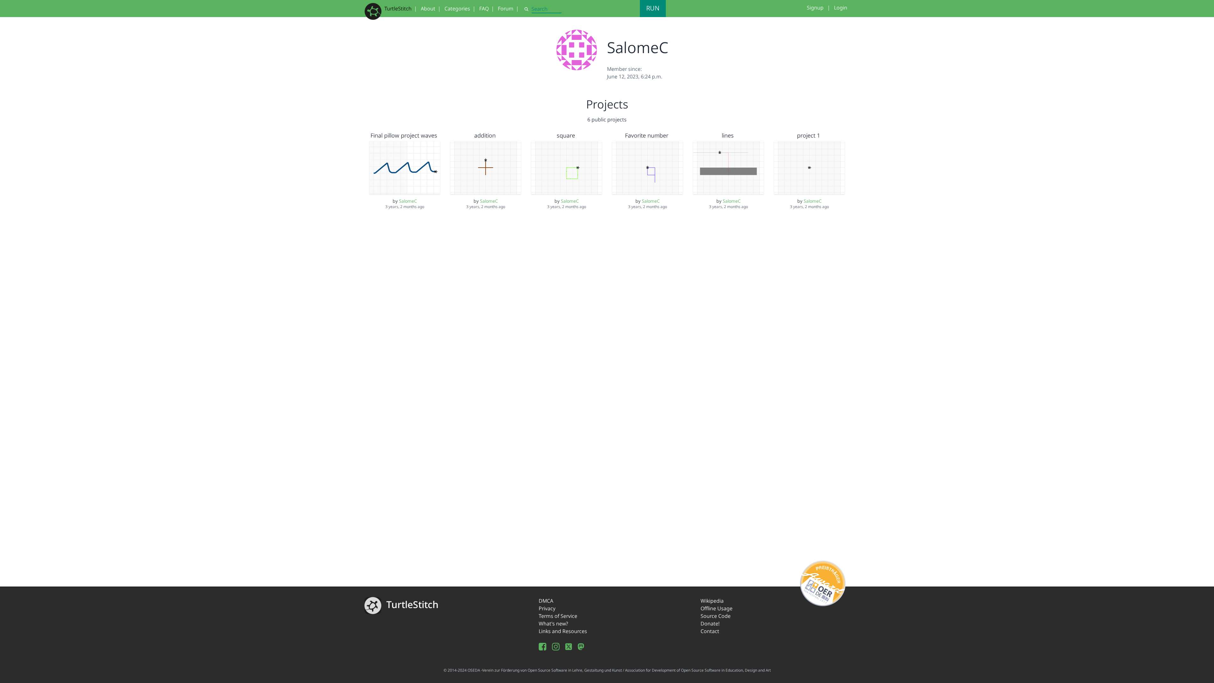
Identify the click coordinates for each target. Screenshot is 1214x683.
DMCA (546, 600)
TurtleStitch (398, 8)
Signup (815, 7)
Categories (457, 8)
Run (652, 8)
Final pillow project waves (404, 135)
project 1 (808, 135)
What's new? (553, 623)
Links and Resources (563, 631)
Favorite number (646, 135)
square (566, 135)
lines (728, 135)
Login (840, 7)
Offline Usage (717, 608)
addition (485, 135)
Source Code (716, 615)
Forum (505, 8)
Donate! (710, 623)
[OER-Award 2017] (823, 582)
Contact (710, 631)
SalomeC (408, 201)
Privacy (547, 608)
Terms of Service (558, 615)
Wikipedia (712, 600)
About (428, 8)
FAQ (484, 8)
